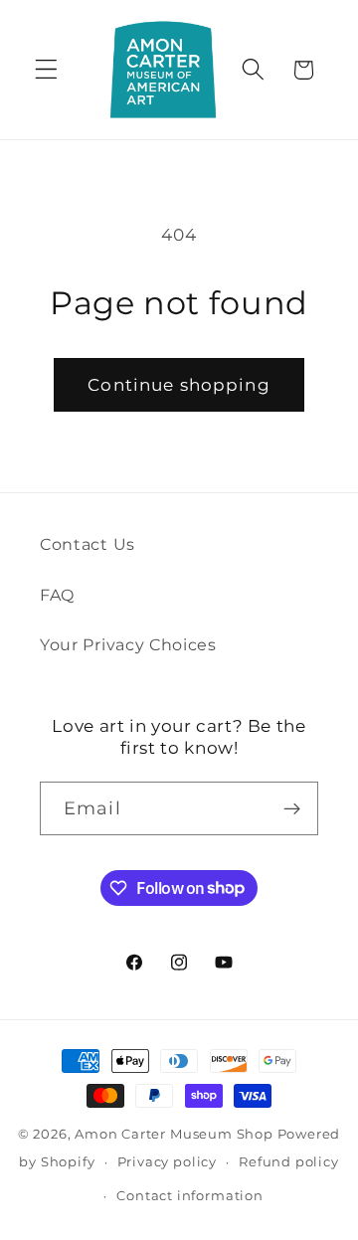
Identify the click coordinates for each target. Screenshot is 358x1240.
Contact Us (87, 544)
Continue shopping (179, 384)
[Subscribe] (292, 808)
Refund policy (288, 1161)
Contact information (189, 1195)
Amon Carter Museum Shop (174, 1134)
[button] (46, 70)
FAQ (57, 595)
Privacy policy (167, 1161)
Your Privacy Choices (128, 644)
